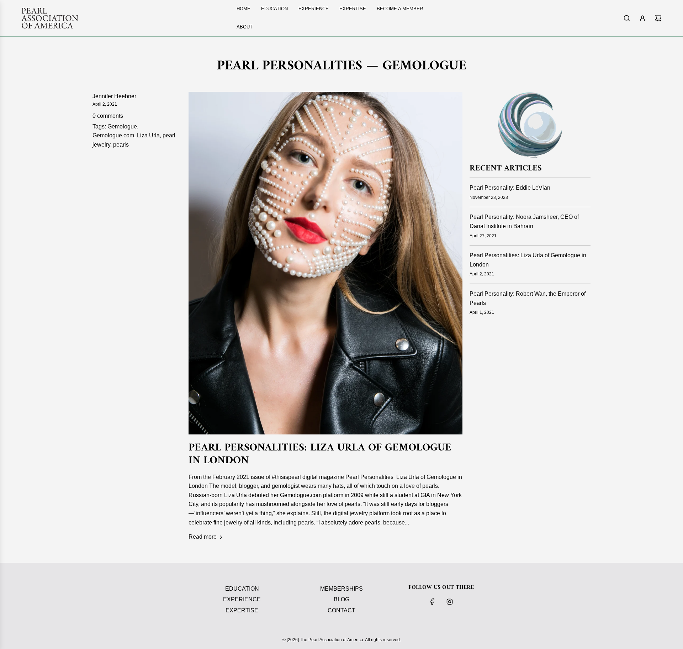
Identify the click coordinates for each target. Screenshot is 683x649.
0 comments (107, 116)
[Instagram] (449, 602)
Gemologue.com (113, 135)
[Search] (627, 18)
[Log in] (642, 18)
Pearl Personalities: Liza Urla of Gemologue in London (320, 454)
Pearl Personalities (289, 66)
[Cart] (658, 18)
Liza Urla (148, 135)
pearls (121, 145)
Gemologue (122, 126)
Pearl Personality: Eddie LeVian (510, 188)
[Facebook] (432, 602)
